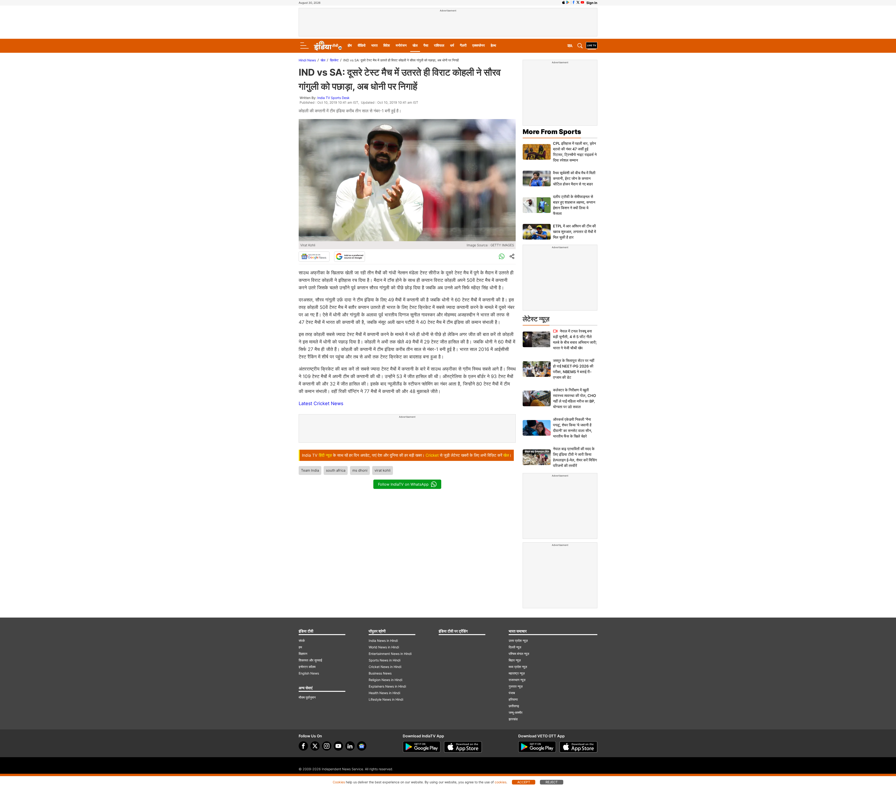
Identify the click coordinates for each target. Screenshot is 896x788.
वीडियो (361, 45)
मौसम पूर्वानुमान (307, 697)
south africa (335, 470)
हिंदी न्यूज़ (325, 455)
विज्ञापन (303, 654)
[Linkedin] (350, 746)
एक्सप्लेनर (478, 45)
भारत (374, 45)
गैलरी (463, 45)
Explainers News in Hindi (387, 686)
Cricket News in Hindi (385, 667)
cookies (500, 782)
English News (309, 673)
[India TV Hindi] (328, 46)
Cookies (339, 782)
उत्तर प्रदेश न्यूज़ (518, 641)
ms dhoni (360, 470)
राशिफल (439, 45)
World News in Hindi (384, 647)
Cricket (432, 455)
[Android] (568, 2)
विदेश (386, 45)
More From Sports (552, 132)
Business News (380, 673)
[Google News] (314, 256)
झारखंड (513, 719)
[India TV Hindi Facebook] (573, 2)
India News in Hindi (383, 641)
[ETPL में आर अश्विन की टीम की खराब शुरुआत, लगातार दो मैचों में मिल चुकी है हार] (537, 232)
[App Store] (463, 747)
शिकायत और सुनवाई (310, 660)
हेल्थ (493, 45)
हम (300, 647)
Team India (310, 470)
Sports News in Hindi (384, 660)
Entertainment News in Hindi (390, 654)
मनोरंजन (401, 45)
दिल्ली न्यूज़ (515, 647)
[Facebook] (303, 746)
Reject (552, 782)
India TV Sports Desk (333, 98)
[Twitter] (315, 746)
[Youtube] (338, 746)
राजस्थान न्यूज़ (517, 680)
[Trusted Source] (349, 256)
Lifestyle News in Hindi (386, 699)
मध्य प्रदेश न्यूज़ (518, 667)
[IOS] (563, 2)
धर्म (452, 45)
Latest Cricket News (321, 403)
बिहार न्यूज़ (515, 660)
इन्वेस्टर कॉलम (307, 667)
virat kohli (382, 470)
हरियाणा (513, 699)
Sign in (591, 3)
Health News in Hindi (384, 693)
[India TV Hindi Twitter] (578, 2)
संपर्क (302, 641)
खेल (415, 45)
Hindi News (307, 60)
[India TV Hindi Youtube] (582, 2)
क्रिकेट (334, 60)
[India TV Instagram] (326, 746)
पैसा (426, 45)
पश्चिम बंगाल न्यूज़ (519, 654)
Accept (523, 782)
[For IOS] (578, 747)
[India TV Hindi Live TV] (591, 46)
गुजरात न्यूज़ (516, 686)
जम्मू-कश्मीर (515, 712)
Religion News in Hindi (385, 680)
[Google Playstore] (422, 747)
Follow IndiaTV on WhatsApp (403, 484)
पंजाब (512, 693)
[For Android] (537, 747)
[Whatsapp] (501, 257)
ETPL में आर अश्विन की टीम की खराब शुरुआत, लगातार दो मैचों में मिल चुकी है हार (574, 232)
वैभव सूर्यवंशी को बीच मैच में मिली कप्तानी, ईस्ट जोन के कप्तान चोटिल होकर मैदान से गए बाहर (574, 178)
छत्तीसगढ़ (514, 706)
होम (350, 45)
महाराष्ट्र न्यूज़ (517, 673)
